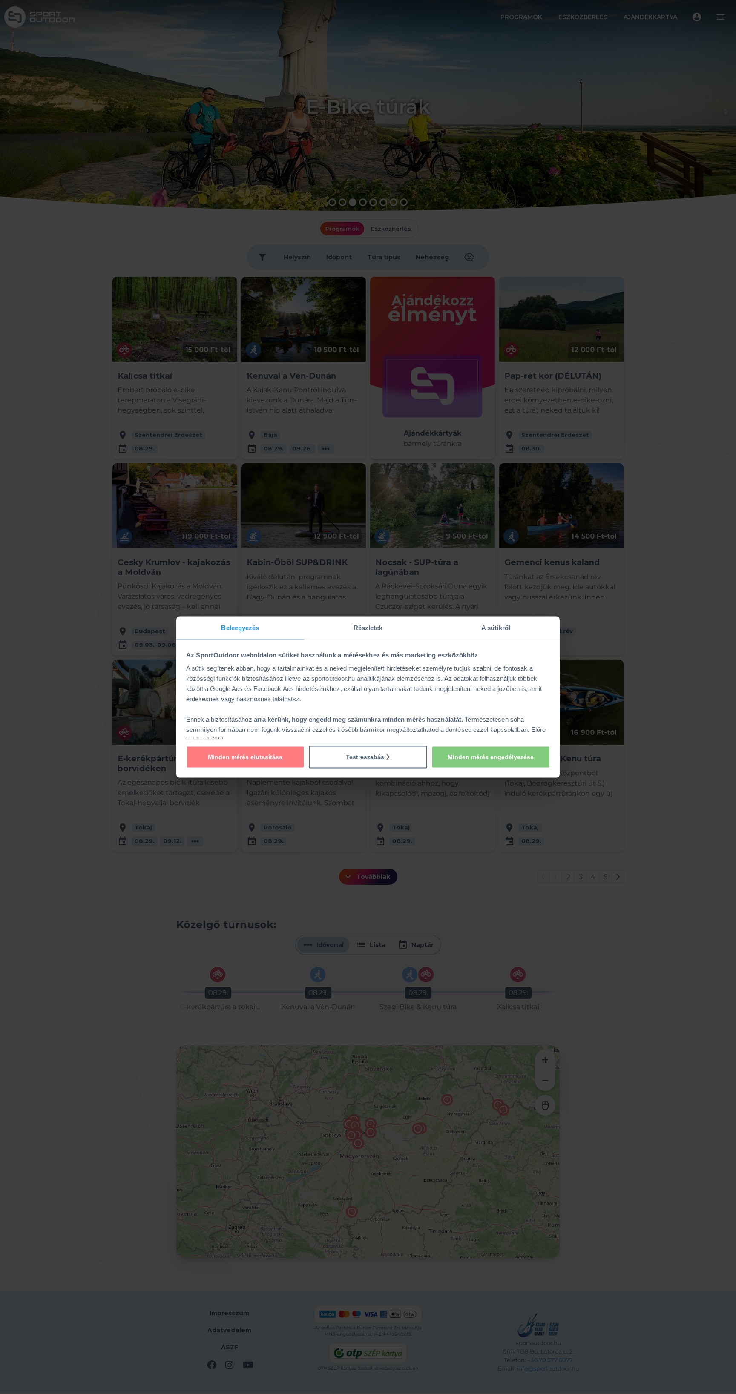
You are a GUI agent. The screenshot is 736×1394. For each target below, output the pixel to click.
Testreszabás (366, 756)
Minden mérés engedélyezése (491, 756)
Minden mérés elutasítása (245, 756)
